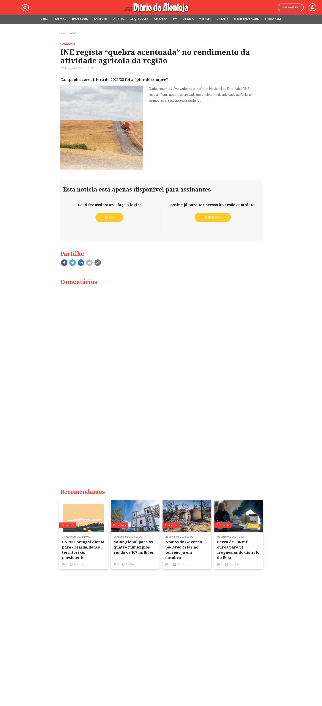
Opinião (188, 19)
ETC (175, 19)
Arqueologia (139, 19)
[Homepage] (161, 7)
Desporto (160, 19)
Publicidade (273, 19)
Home (62, 32)
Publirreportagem (246, 19)
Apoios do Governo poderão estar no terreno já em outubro (183, 549)
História (222, 19)
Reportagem (80, 19)
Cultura (119, 19)
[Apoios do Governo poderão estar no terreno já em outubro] (186, 515)
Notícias (73, 32)
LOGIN (109, 217)
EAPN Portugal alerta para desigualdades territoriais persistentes (83, 549)
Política (60, 19)
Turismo (205, 19)
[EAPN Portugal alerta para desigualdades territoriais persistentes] (83, 515)
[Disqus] (161, 335)
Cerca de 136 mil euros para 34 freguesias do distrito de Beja (238, 549)
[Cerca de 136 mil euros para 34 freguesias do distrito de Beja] (238, 515)
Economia (101, 19)
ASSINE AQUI (212, 217)
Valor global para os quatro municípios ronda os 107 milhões (134, 547)
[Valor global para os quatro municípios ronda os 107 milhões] (135, 515)
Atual (45, 19)
